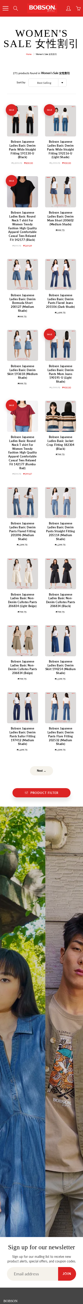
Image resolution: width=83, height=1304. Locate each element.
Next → (41, 770)
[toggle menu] (5, 8)
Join (67, 1274)
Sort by (21, 82)
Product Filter (44, 793)
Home (29, 54)
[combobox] (47, 83)
